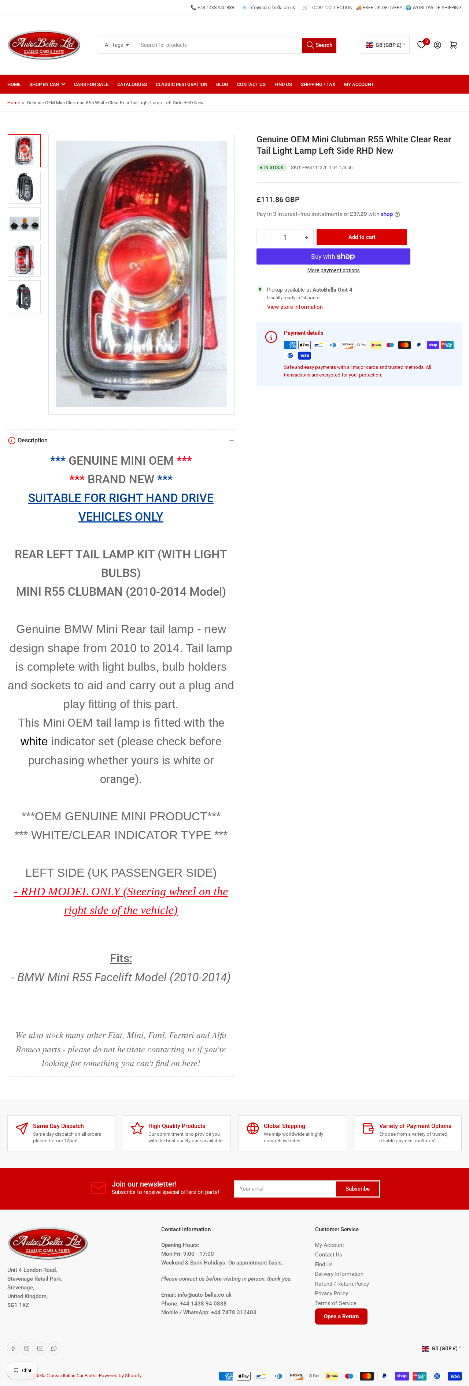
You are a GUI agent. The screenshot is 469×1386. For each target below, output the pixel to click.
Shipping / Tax (318, 84)
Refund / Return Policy (342, 1284)
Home (14, 84)
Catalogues (132, 84)
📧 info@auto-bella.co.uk (268, 7)
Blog (222, 84)
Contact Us (251, 84)
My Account (359, 84)
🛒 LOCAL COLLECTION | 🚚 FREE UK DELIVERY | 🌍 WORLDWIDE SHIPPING (382, 7)
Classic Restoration (181, 84)
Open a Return (341, 1316)
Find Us (283, 84)
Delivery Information (339, 1274)
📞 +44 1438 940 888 (212, 7)
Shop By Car (44, 84)
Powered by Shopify (120, 1375)
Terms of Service (336, 1303)
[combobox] (236, 45)
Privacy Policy (331, 1293)
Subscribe (358, 1188)
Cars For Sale (91, 84)
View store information (295, 307)
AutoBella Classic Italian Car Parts (60, 1375)
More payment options (333, 270)
